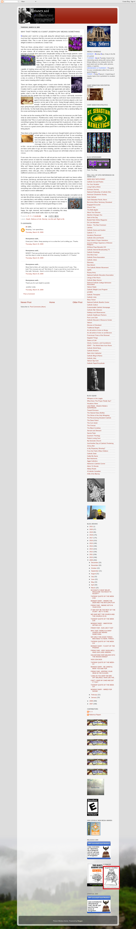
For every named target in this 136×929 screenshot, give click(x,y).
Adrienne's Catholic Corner (96, 463)
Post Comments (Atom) (38, 307)
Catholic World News (94, 348)
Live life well (52, 219)
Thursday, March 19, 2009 (34, 232)
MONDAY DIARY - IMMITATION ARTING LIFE (101, 624)
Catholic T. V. (91, 232)
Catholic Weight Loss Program (97, 289)
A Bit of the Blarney (93, 474)
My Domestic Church (94, 441)
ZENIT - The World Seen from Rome (99, 345)
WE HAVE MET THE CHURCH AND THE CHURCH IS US (103, 615)
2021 (91, 526)
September (95, 571)
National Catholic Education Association (100, 275)
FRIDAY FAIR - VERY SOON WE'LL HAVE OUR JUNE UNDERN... (103, 651)
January (94, 697)
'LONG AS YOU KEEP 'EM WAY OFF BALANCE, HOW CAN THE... (103, 676)
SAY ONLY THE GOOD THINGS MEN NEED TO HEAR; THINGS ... (103, 638)
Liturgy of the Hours (93, 277)
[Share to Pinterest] (58, 216)
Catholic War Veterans (94, 310)
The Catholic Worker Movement (97, 267)
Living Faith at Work (94, 187)
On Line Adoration (93, 222)
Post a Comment (29, 294)
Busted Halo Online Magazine (97, 220)
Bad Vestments (92, 458)
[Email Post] (45, 216)
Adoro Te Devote (92, 466)
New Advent (91, 265)
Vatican (89, 322)
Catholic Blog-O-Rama (94, 356)
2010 (91, 557)
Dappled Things (92, 338)
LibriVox (89, 227)
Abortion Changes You (94, 215)
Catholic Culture (92, 305)
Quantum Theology (93, 436)
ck (26, 227)
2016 (91, 540)
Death (28, 219)
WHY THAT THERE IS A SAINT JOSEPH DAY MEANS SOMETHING (101, 632)
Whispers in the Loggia (95, 398)
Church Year (91, 207)
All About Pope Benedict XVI (96, 247)
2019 (91, 532)
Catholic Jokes (92, 260)
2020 (91, 529)
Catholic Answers (93, 350)
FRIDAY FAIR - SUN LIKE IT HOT (102, 628)
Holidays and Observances (96, 312)
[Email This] (50, 216)
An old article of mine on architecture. (99, 333)
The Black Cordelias (94, 428)
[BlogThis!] (52, 216)
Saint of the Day (92, 217)
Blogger (80, 921)
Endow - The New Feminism (96, 225)
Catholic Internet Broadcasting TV (98, 249)
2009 (91, 560)
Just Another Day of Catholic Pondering (100, 443)
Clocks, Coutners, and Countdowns (99, 343)
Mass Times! (91, 300)
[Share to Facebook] (56, 216)
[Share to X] (54, 216)
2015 (91, 543)
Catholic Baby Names (94, 280)
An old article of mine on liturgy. (97, 330)
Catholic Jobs (91, 358)
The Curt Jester (92, 423)
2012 (91, 552)
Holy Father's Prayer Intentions (97, 240)
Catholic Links (91, 297)
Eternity (44, 219)
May (92, 582)
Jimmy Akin (91, 446)
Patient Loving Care (93, 438)
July (92, 576)
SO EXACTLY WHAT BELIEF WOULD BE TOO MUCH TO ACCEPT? (101, 591)
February (94, 695)
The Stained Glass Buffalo (96, 413)
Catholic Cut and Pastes (95, 182)
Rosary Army (91, 272)
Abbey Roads (91, 469)
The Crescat (91, 425)
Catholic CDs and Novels (95, 238)
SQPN (89, 270)
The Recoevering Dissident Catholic (99, 418)
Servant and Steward (94, 430)
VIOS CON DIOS (96, 659)
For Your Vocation (93, 184)
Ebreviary (90, 262)
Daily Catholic (91, 197)
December (95, 562)
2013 (91, 549)
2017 (91, 538)
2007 (91, 704)
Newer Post (26, 302)
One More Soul (92, 255)
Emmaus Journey (93, 189)
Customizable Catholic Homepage (98, 307)
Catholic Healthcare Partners (96, 315)
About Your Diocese (93, 212)
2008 (91, 701)
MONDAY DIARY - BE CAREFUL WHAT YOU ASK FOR (102, 667)
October (94, 568)
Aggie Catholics (92, 461)
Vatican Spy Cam (93, 361)
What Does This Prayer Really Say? (99, 401)
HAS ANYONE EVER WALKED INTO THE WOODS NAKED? (103, 656)
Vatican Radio (91, 287)
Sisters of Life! (92, 340)
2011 (91, 554)
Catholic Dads (91, 453)
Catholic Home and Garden (96, 230)
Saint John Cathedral (94, 353)
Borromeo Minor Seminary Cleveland (99, 202)
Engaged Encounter (94, 205)
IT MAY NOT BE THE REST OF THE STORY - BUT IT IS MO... (103, 610)
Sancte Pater (91, 433)
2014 (91, 546)
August (93, 574)
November (95, 565)
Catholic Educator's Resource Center (99, 320)
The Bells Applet (92, 210)
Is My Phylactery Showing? (96, 448)
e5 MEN (90, 292)
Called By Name (92, 456)
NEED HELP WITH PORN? (96, 179)
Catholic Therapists (93, 294)
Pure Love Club (92, 317)
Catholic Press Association (96, 257)
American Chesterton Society (97, 194)
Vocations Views (92, 403)
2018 (91, 535)
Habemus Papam (95, 714)
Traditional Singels (93, 327)
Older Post (77, 302)
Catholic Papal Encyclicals (96, 363)
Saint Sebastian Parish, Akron (97, 199)
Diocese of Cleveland (94, 325)
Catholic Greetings (93, 252)
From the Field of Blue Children (97, 451)
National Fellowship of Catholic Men (99, 192)
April (93, 585)
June (93, 579)
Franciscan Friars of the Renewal (98, 335)
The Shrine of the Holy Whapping (98, 415)
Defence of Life (36, 219)
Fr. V (90, 711)
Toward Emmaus (92, 410)
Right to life (60, 219)
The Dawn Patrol (92, 420)
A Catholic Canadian (94, 471)
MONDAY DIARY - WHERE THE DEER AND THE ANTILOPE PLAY (103, 601)
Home (52, 302)
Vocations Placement (94, 235)
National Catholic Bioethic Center (98, 302)
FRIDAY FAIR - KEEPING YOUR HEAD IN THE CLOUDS (101, 672)
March (93, 588)
